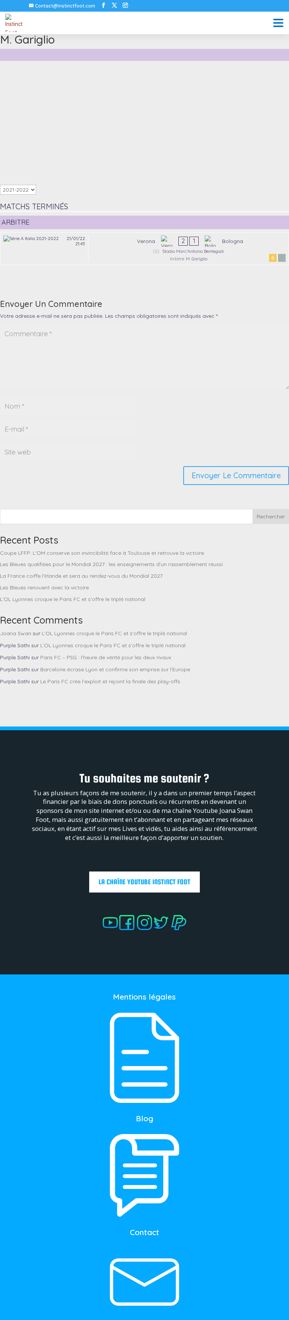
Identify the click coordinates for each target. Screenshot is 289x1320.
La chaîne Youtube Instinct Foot (144, 882)
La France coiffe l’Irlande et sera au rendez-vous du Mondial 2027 (81, 575)
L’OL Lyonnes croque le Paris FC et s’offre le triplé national (72, 599)
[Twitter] (161, 928)
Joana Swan (15, 633)
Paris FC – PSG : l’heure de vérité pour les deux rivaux (105, 657)
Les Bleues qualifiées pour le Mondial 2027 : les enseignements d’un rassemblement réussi (111, 564)
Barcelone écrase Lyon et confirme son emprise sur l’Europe (115, 669)
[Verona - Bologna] (144, 249)
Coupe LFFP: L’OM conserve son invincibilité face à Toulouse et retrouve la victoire (102, 553)
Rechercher (271, 516)
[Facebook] (126, 928)
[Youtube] (110, 928)
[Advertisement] (144, 122)
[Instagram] (145, 928)
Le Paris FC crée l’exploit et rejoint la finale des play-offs (110, 681)
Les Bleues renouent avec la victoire (44, 587)
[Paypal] (178, 928)
